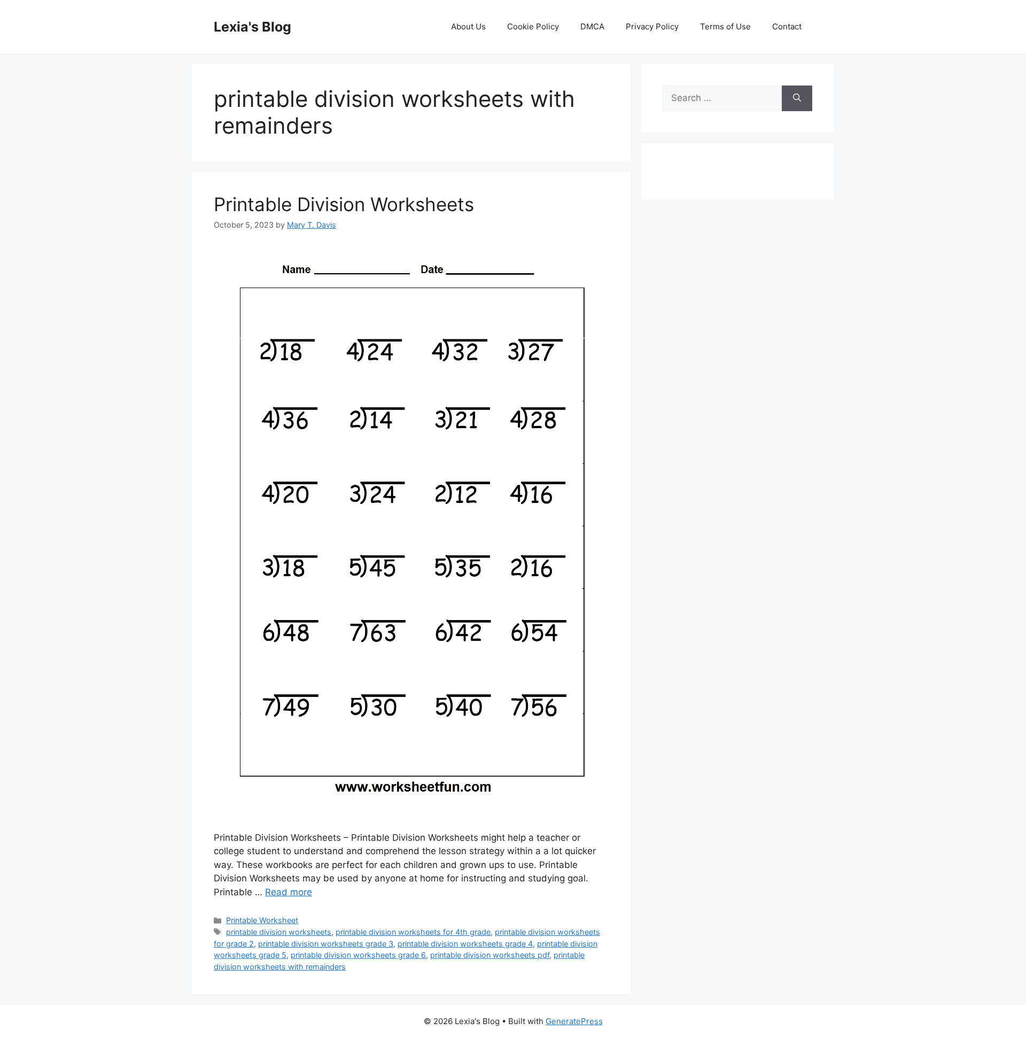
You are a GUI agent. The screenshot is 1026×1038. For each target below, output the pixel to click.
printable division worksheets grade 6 (358, 954)
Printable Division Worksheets (344, 204)
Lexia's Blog (252, 27)
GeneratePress (574, 1021)
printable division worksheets (278, 931)
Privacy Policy (652, 26)
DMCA (592, 26)
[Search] (797, 98)
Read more (288, 892)
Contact (787, 26)
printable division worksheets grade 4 (465, 943)
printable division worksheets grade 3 (325, 943)
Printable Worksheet (262, 920)
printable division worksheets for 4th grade (413, 931)
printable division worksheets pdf (489, 954)
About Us (468, 26)
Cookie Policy (533, 26)
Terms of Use (725, 26)
